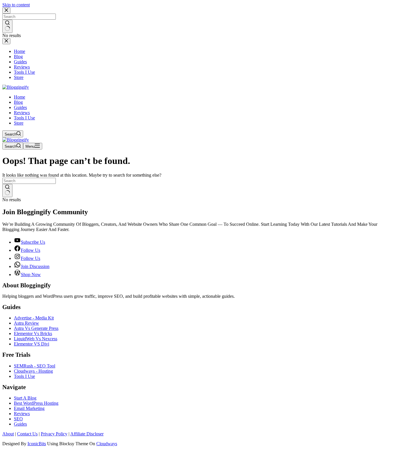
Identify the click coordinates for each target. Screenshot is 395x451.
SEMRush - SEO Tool (34, 365)
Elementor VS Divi (31, 343)
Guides (20, 107)
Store (18, 123)
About (8, 433)
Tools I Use (24, 117)
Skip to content (16, 4)
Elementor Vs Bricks (33, 333)
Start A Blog (25, 397)
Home (19, 97)
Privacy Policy (54, 433)
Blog (18, 102)
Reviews (22, 112)
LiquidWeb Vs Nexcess (35, 338)
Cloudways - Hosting (33, 371)
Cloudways (106, 443)
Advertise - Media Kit (34, 317)
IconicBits (36, 443)
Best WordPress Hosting (36, 403)
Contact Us (27, 433)
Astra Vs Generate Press (36, 328)
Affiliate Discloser (87, 433)
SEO (18, 418)
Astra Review (26, 323)
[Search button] (7, 190)
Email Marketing (29, 408)
